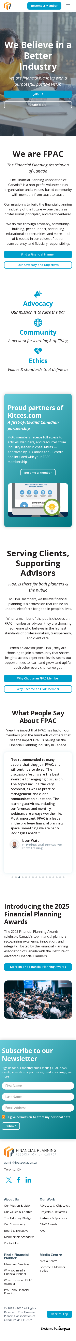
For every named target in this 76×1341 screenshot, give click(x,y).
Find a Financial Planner (38, 254)
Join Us (38, 94)
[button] (68, 6)
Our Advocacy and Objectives (38, 265)
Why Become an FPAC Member (38, 689)
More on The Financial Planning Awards (38, 967)
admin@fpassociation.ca (20, 1162)
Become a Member (44, 6)
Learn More (38, 105)
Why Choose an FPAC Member (38, 678)
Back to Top (59, 1314)
